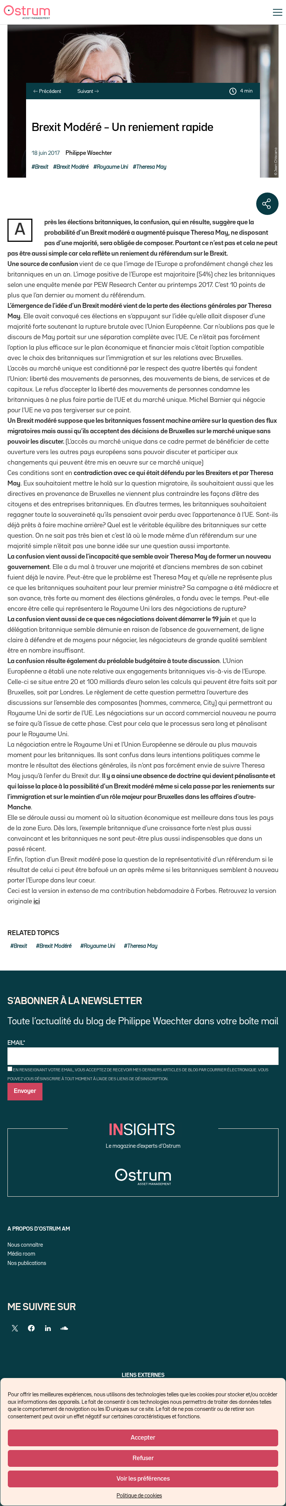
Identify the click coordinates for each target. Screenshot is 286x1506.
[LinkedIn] (47, 1328)
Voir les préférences (143, 1479)
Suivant (85, 91)
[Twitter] (14, 1328)
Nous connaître (25, 1245)
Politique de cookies (139, 1495)
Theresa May (151, 167)
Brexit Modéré (73, 167)
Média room (21, 1254)
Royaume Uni (112, 167)
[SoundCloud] (64, 1328)
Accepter (143, 1438)
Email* (16, 1043)
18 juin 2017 (46, 153)
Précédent (49, 91)
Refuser (143, 1458)
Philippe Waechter (89, 153)
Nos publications (26, 1263)
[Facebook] (31, 1328)
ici (37, 901)
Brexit (41, 167)
